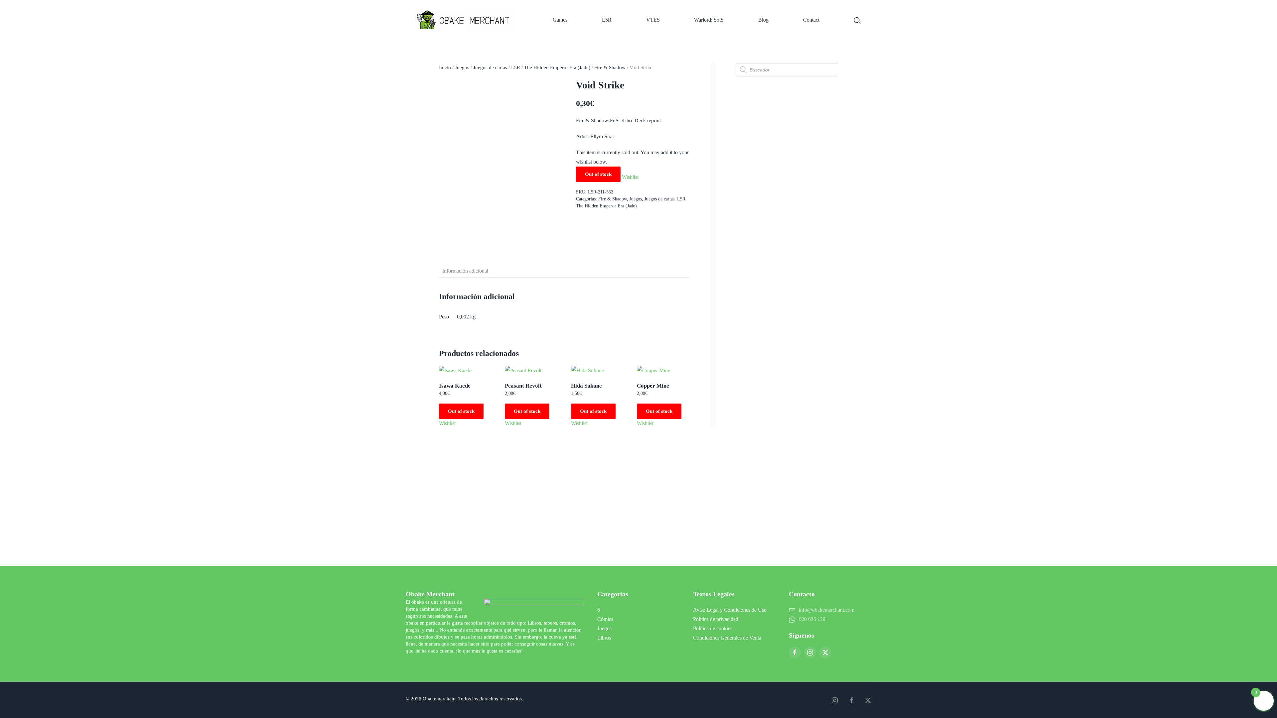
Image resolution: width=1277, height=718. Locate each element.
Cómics (605, 619)
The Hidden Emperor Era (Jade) (557, 67)
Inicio (445, 67)
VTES (653, 20)
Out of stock (461, 411)
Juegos (462, 67)
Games (560, 20)
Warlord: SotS (709, 20)
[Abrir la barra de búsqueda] (857, 20)
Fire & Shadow (610, 67)
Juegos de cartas (490, 67)
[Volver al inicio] (467, 20)
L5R (607, 20)
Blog (763, 20)
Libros (604, 638)
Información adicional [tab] (465, 271)
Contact (811, 20)
